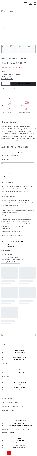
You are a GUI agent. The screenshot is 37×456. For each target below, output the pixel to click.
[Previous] (5, 27)
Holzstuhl (23, 58)
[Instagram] (9, 453)
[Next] (32, 27)
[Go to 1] (5, 49)
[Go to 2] (14, 49)
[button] (17, 153)
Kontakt (3, 415)
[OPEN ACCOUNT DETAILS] (30, 3)
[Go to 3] (23, 49)
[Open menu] (25, 3)
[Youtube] (14, 453)
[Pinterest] (19, 453)
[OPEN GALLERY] (18, 27)
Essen (3, 58)
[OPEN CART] (35, 3)
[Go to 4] (32, 49)
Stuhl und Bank (12, 58)
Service (3, 344)
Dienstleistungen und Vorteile (13, 153)
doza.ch (11, 432)
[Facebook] (3, 453)
